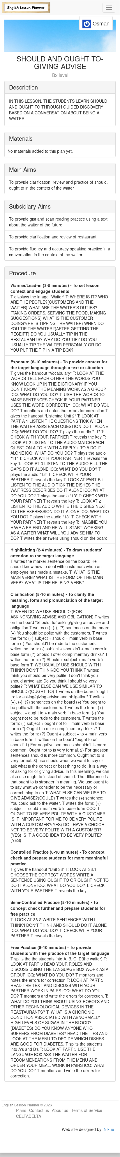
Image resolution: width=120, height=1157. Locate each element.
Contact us (39, 1110)
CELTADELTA (28, 1116)
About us (60, 1110)
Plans (21, 1110)
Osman (100, 23)
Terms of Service (86, 1110)
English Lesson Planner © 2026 (26, 1104)
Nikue (109, 1129)
